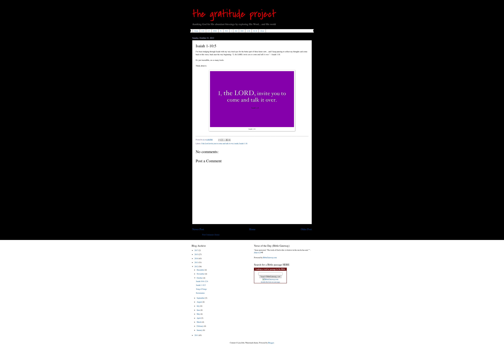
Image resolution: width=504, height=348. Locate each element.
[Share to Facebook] (227, 140)
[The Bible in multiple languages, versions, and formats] (270, 279)
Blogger (271, 342)
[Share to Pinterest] (229, 140)
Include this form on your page (270, 282)
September (201, 298)
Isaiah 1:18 (243, 143)
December (201, 270)
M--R (255, 31)
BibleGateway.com (270, 257)
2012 (197, 266)
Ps (221, 31)
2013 (197, 262)
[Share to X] (224, 140)
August (199, 302)
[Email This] (219, 140)
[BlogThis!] (222, 140)
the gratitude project (234, 14)
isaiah (236, 143)
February (200, 326)
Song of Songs (201, 289)
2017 (197, 250)
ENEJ (215, 31)
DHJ (242, 31)
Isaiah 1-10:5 (201, 285)
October (200, 278)
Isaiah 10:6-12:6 (202, 281)
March (199, 322)
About (262, 31)
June (198, 310)
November (201, 274)
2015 (197, 254)
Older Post (306, 229)
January (200, 330)
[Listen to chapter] (262, 252)
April (199, 318)
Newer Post (198, 229)
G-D (202, 31)
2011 (197, 335)
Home (196, 31)
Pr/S (226, 31)
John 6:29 (257, 252)
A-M (248, 31)
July (198, 306)
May (198, 314)
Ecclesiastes (200, 293)
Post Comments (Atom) (211, 234)
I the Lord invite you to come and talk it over (217, 143)
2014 (197, 258)
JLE (236, 31)
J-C (209, 31)
